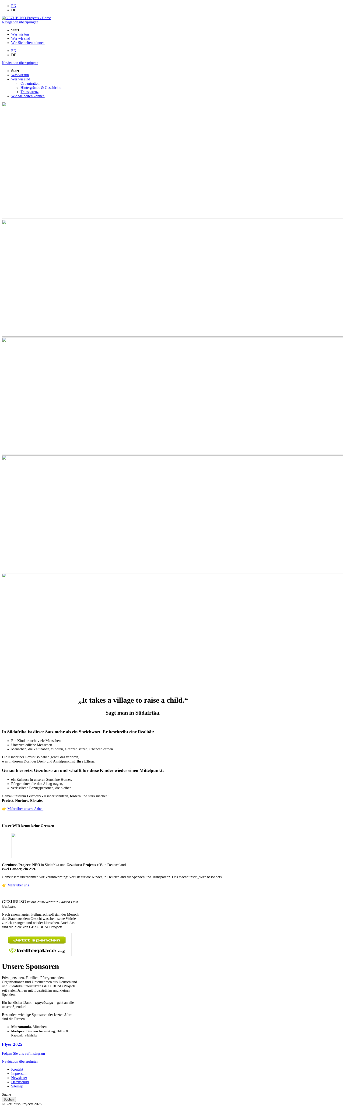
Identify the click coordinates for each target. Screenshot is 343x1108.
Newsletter (19, 1078)
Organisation (30, 83)
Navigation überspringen (20, 22)
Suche (7, 1094)
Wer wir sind (20, 38)
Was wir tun (20, 34)
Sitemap (17, 1086)
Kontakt (17, 1069)
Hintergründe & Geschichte (41, 88)
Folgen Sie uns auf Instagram (23, 1053)
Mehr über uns (18, 885)
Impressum (19, 1074)
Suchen (9, 1099)
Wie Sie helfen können (28, 43)
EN (13, 6)
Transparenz (29, 92)
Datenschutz (20, 1082)
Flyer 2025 (12, 1044)
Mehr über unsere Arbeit (25, 809)
